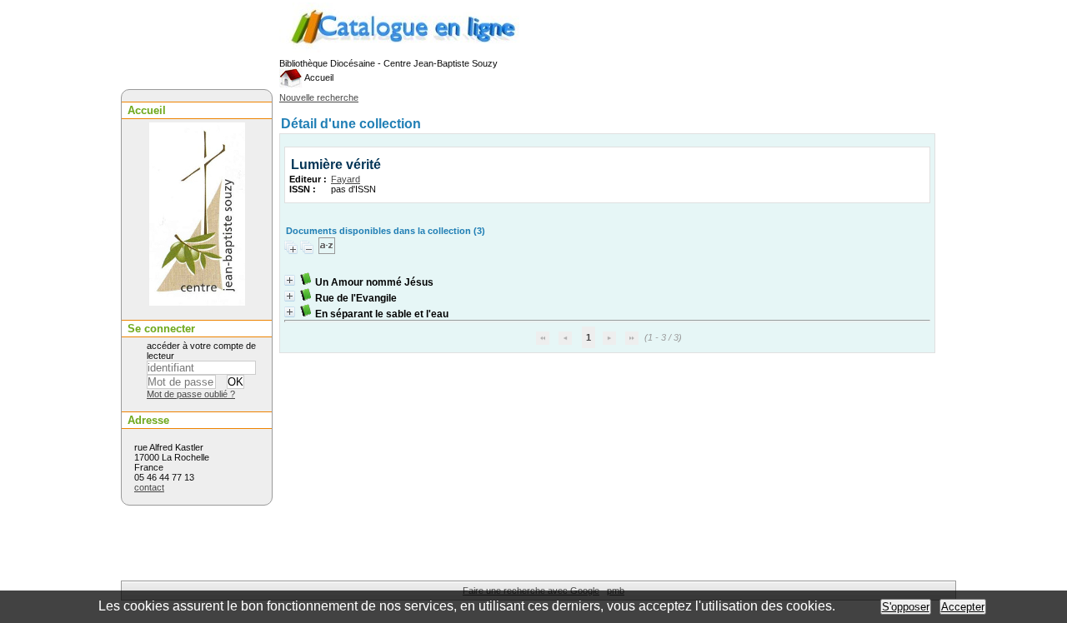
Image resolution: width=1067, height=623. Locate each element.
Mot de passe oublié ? (191, 394)
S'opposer (905, 607)
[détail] (289, 280)
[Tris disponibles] (326, 251)
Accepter (962, 607)
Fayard (345, 179)
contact (149, 487)
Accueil (318, 77)
